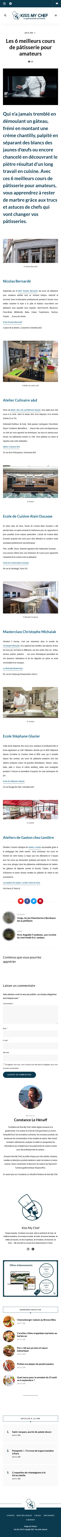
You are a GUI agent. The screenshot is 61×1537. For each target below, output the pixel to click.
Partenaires (49, 1515)
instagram (4, 3)
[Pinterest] (40, 901)
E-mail (5, 1040)
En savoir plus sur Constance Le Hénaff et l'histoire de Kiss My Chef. (30, 1174)
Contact (37, 1515)
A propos (10, 1515)
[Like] (21, 901)
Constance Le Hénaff (30, 1120)
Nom (5, 1028)
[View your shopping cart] (57, 3)
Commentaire (8, 1003)
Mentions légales (24, 1515)
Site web (6, 1052)
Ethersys (34, 1526)
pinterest (10, 3)
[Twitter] (34, 901)
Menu (56, 15)
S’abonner (30, 1519)
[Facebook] (27, 901)
